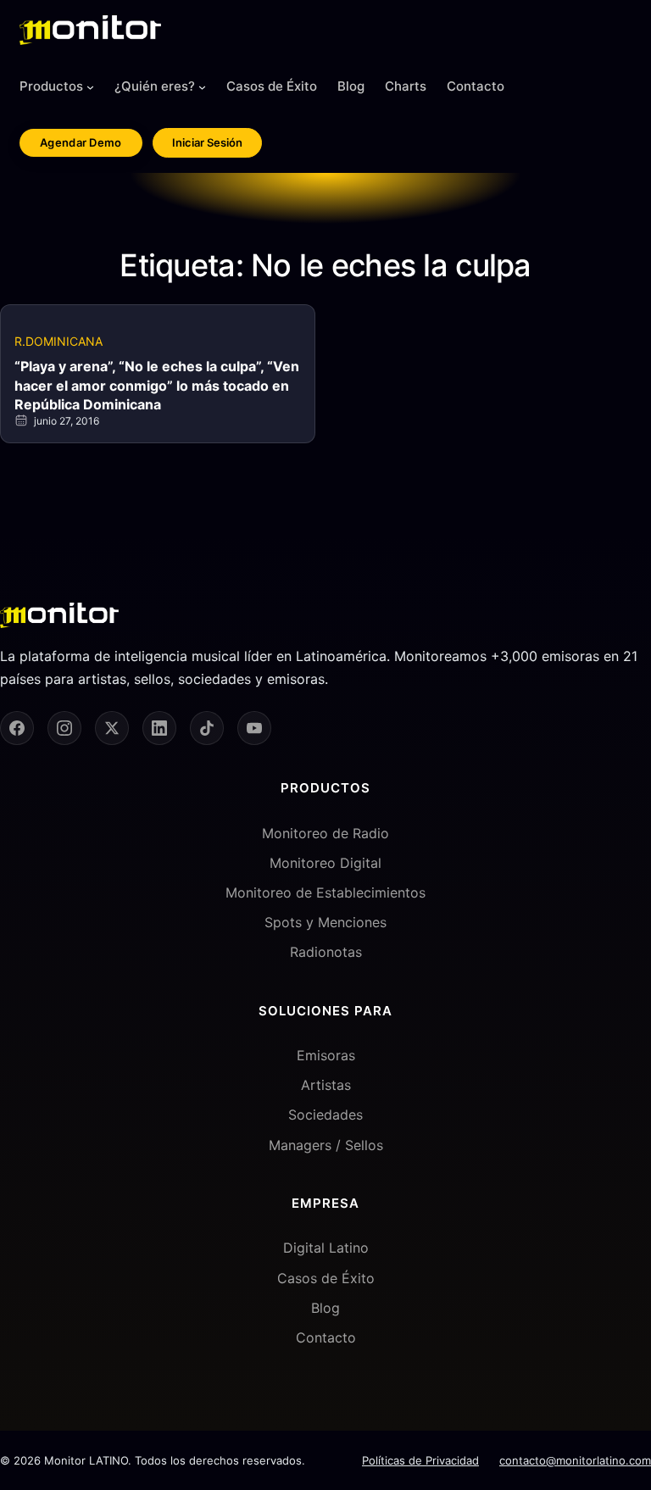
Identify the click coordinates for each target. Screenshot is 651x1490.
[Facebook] (17, 728)
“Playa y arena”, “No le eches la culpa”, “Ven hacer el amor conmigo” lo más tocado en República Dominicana (156, 385)
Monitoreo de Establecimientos (325, 892)
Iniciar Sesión (207, 142)
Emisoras (326, 1055)
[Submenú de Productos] (90, 87)
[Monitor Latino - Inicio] (90, 30)
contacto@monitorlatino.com (575, 1460)
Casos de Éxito (326, 1278)
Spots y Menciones (325, 922)
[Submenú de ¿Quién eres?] (202, 87)
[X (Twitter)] (112, 728)
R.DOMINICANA (58, 341)
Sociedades (325, 1114)
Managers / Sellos (326, 1145)
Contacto (326, 1337)
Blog (325, 1307)
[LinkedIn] (159, 728)
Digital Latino (326, 1247)
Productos (51, 86)
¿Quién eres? (154, 86)
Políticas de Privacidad (420, 1460)
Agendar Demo (81, 142)
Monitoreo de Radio (325, 833)
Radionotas (326, 951)
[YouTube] (254, 728)
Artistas (326, 1084)
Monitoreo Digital (325, 862)
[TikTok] (207, 728)
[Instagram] (64, 728)
